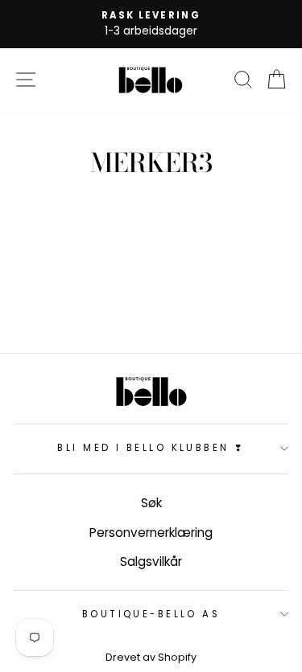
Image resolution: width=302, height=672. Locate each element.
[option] (151, 24)
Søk (151, 502)
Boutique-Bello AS (151, 614)
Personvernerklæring (151, 532)
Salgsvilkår (151, 561)
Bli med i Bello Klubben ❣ (150, 447)
